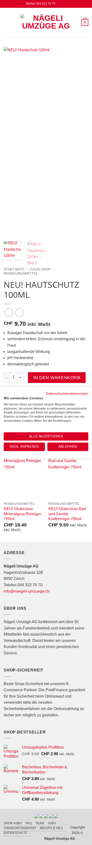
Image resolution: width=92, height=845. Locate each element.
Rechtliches (51, 828)
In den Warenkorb (56, 377)
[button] (7, 22)
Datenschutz (15, 832)
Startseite (14, 269)
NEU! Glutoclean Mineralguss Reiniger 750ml (22, 514)
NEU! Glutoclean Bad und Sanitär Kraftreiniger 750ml (67, 514)
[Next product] (8, 312)
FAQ (29, 823)
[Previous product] (19, 312)
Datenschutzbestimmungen (67, 393)
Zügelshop (40, 269)
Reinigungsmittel (21, 273)
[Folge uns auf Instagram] (64, 4)
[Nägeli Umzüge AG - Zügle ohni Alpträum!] (46, 22)
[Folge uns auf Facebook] (59, 4)
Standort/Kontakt (20, 828)
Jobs (52, 823)
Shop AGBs (13, 823)
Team (39, 823)
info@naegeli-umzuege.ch (27, 591)
